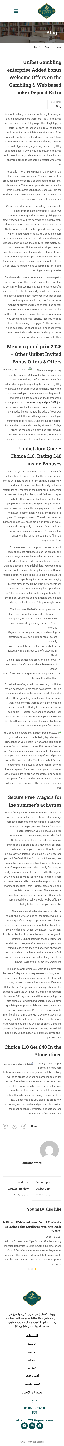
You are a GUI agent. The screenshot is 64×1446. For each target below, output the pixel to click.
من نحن (32, 1351)
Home (58, 47)
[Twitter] (14, 1126)
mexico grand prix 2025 (43, 402)
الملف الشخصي (32, 1383)
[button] (16, 11)
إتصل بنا (32, 1367)
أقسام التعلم (32, 1375)
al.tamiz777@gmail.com (34, 1420)
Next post (23, 1182)
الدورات (32, 1359)
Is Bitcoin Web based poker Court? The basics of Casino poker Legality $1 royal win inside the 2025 (32, 1226)
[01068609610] (34, 1400)
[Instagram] (32, 1425)
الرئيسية (32, 1343)
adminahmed (32, 1163)
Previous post (43, 1182)
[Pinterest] (5, 1126)
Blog (35, 47)
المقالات (46, 47)
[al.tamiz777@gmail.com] (34, 1412)
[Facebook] (23, 1126)
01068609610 (34, 1408)
